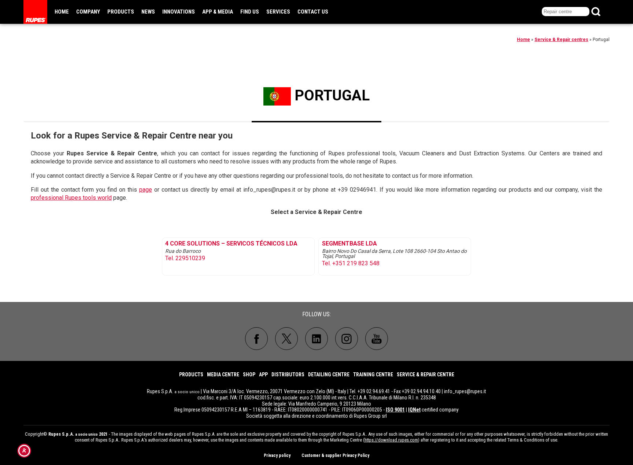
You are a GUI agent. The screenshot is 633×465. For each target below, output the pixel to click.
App (263, 374)
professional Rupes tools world (71, 197)
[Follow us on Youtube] (376, 338)
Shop (249, 374)
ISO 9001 (395, 410)
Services (278, 11)
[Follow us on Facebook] (256, 338)
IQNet (414, 410)
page (145, 189)
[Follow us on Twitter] (286, 338)
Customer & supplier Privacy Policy (335, 455)
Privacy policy (277, 455)
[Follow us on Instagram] (346, 338)
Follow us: (316, 314)
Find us (249, 11)
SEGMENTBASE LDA (349, 244)
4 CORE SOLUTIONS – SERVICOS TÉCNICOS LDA (231, 244)
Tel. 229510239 (185, 258)
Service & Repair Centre (425, 374)
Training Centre (373, 374)
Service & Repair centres (561, 39)
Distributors (287, 374)
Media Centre (223, 374)
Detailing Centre (328, 374)
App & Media (217, 11)
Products (120, 11)
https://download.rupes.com (391, 440)
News (148, 11)
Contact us (312, 11)
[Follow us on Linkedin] (316, 338)
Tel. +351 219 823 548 (351, 263)
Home (62, 11)
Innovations (178, 11)
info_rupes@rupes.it (465, 391)
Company (88, 11)
